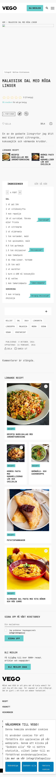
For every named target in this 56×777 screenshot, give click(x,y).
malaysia (23, 325)
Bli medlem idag (17, 666)
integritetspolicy (17, 632)
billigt (9, 320)
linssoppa (10, 325)
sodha (43, 325)
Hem (3, 21)
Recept (5, 700)
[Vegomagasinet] (9, 8)
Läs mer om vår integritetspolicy (28, 757)
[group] (15, 159)
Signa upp (14, 638)
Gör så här (40, 183)
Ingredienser (15, 183)
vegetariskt (20, 331)
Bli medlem (7, 102)
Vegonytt (6, 706)
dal (18, 320)
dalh (26, 320)
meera (34, 325)
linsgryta (37, 320)
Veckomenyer (7, 711)
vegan (8, 331)
